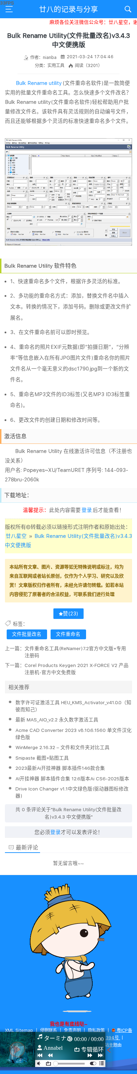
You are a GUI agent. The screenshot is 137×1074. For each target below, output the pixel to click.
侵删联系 (48, 1030)
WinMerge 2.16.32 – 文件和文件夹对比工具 (62, 747)
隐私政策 (96, 1030)
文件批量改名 (26, 634)
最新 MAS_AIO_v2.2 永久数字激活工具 (56, 719)
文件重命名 (68, 634)
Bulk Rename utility (39, 83)
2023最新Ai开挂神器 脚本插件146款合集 (60, 768)
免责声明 (72, 1030)
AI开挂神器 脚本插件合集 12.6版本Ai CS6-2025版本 (72, 778)
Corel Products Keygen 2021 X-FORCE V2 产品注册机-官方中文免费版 (77, 668)
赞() (70, 614)
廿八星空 (16, 536)
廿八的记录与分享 (68, 9)
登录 (86, 510)
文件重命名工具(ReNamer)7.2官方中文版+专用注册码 (75, 652)
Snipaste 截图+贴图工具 (42, 758)
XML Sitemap (19, 1030)
